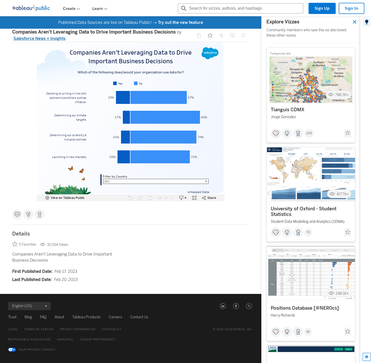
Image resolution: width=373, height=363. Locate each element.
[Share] (221, 35)
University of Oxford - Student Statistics (303, 211)
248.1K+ (342, 293)
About (59, 317)
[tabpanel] (310, 189)
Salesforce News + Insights (39, 38)
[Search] (183, 8)
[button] (223, 306)
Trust (12, 317)
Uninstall (65, 339)
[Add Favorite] (210, 35)
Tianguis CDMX (287, 110)
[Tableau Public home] (31, 8)
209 (309, 133)
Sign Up (322, 8)
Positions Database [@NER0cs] (305, 308)
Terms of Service (39, 329)
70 (308, 232)
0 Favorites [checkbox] (27, 244)
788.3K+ (342, 95)
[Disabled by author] (199, 35)
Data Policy (112, 329)
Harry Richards (283, 315)
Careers (115, 317)
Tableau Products (86, 317)
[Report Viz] (243, 35)
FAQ (43, 317)
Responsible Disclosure (29, 339)
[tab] (367, 22)
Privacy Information (78, 329)
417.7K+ (342, 194)
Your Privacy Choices (36, 349)
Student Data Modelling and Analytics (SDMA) (308, 222)
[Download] (232, 35)
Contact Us (139, 317)
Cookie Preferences (97, 339)
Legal (13, 329)
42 (308, 332)
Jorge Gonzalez (283, 117)
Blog (28, 317)
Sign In (351, 8)
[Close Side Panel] (354, 21)
